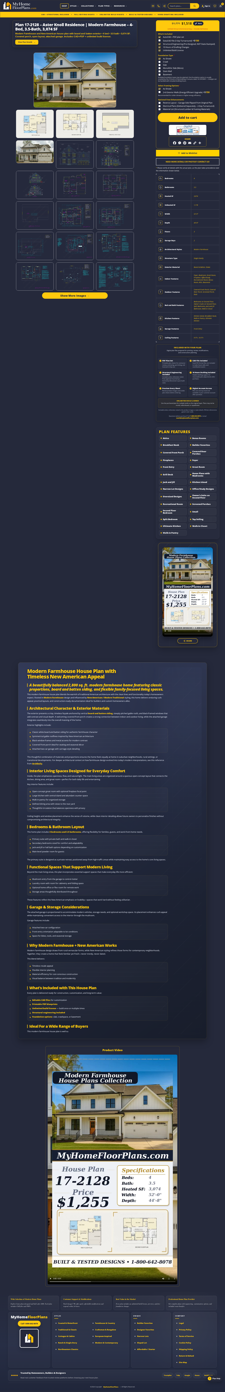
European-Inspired (103, 1336)
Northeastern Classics (68, 1349)
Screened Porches (201, 504)
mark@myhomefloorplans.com (187, 418)
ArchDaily (37, 763)
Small (195, 511)
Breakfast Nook (171, 445)
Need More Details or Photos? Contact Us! (188, 161)
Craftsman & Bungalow (105, 1330)
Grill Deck (168, 474)
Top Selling (197, 519)
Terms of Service (186, 1336)
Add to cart (187, 117)
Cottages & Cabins (66, 1336)
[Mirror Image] (111, 66)
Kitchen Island (199, 482)
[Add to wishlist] (187, 153)
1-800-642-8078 (195, 416)
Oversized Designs (172, 496)
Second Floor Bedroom (169, 511)
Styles (73, 6)
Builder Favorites (201, 445)
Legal (181, 1323)
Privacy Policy (185, 1330)
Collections (87, 6)
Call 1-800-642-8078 (29, 1323)
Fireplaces (168, 460)
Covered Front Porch (173, 452)
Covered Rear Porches (199, 452)
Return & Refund (186, 1356)
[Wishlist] (214, 6)
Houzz (197, 1375)
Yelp (178, 1375)
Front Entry (168, 467)
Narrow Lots (143, 1336)
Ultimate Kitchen (172, 526)
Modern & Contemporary (106, 1343)
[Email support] (153, 6)
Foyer (195, 460)
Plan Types (104, 6)
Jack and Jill (169, 482)
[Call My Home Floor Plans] (158, 6)
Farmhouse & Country (105, 1323)
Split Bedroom (170, 519)
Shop (64, 6)
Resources (119, 6)
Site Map (183, 1362)
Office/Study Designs (203, 489)
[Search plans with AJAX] (194, 6)
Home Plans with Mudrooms (201, 474)
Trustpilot (168, 1375)
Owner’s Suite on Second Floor (201, 496)
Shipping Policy (186, 1349)
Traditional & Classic (67, 1330)
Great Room (198, 467)
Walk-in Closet (199, 526)
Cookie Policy (185, 1343)
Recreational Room (173, 504)
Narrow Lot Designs (173, 489)
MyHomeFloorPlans (110, 1387)
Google (187, 1375)
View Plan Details (25, 42)
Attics (166, 438)
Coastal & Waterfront (68, 1323)
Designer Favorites (145, 1330)
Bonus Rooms (199, 438)
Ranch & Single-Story (67, 1343)
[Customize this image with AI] (111, 58)
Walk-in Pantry (170, 532)
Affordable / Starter (146, 1349)
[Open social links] (164, 6)
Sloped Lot (142, 1343)
